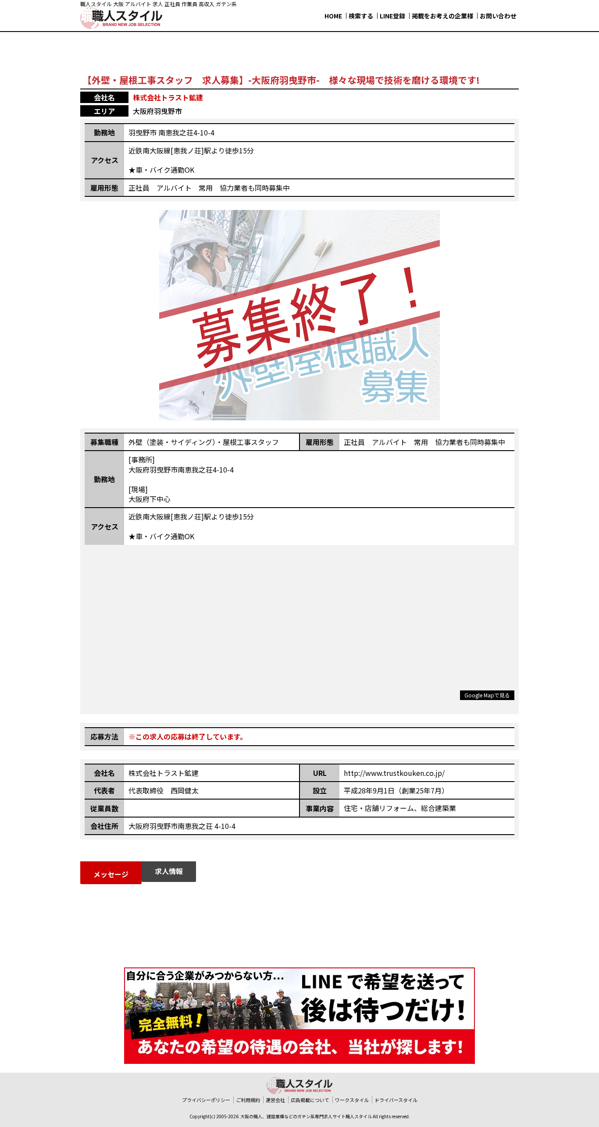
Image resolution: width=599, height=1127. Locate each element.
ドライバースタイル (395, 1099)
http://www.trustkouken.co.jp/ (394, 773)
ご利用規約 (248, 1099)
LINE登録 (392, 16)
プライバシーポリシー (206, 1099)
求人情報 (169, 871)
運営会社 (275, 1099)
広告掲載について (310, 1099)
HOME (333, 16)
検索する (361, 16)
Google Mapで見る (487, 695)
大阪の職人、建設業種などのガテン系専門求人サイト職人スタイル (306, 1116)
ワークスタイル (352, 1099)
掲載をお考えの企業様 (442, 16)
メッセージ (110, 874)
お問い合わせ (498, 16)
